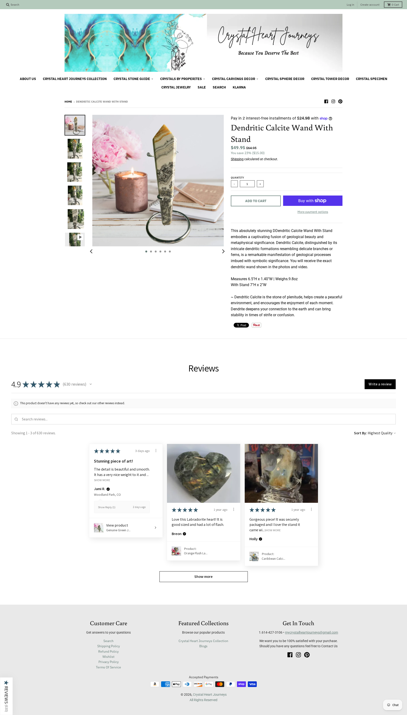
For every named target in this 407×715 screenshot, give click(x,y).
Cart (395, 4)
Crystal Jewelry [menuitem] (176, 87)
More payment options (312, 212)
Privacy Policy (108, 662)
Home (68, 101)
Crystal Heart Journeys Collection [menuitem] (75, 79)
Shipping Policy (108, 646)
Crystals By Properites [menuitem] (181, 79)
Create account (369, 4)
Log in (350, 4)
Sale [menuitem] (202, 87)
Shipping (237, 159)
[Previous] (92, 251)
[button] (91, 384)
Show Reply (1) (106, 507)
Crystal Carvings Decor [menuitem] (233, 79)
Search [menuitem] (219, 87)
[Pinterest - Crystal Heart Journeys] (340, 101)
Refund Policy (108, 651)
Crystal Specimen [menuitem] (371, 79)
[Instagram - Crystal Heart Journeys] (333, 101)
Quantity (237, 177)
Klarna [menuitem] (239, 87)
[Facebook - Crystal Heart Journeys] (326, 101)
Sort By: (360, 433)
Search (108, 641)
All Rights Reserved (203, 700)
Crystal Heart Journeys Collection (203, 641)
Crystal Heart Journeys (210, 694)
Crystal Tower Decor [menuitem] (330, 79)
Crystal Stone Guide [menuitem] (132, 79)
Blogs (203, 646)
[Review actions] (156, 450)
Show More (102, 480)
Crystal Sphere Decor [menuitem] (284, 79)
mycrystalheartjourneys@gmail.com (311, 632)
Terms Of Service (108, 667)
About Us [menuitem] (28, 79)
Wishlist (108, 657)
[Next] (223, 251)
